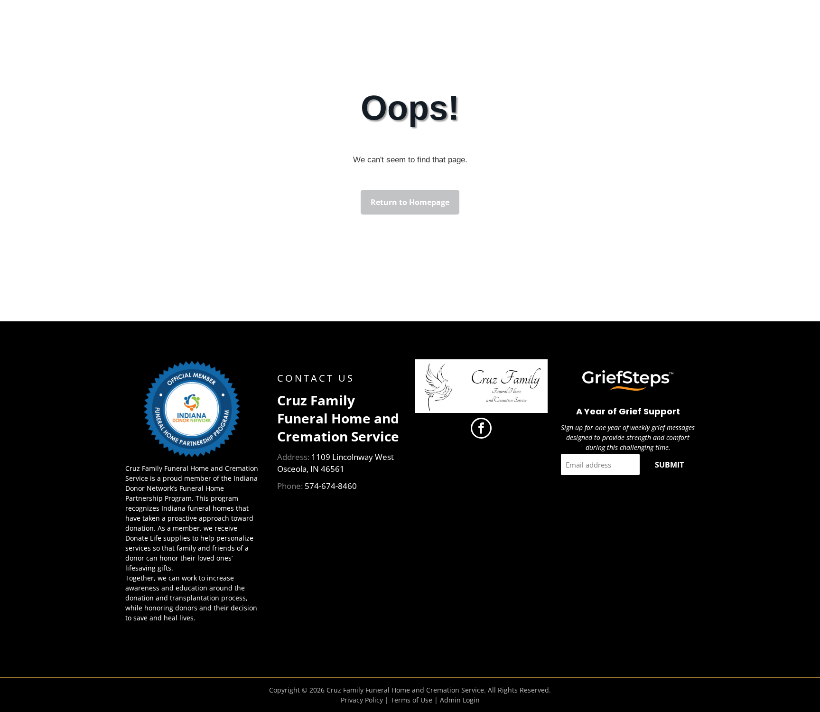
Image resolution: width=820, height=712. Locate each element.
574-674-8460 (331, 485)
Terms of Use (411, 699)
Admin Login (460, 699)
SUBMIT (669, 464)
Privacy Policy (362, 699)
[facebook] (481, 429)
